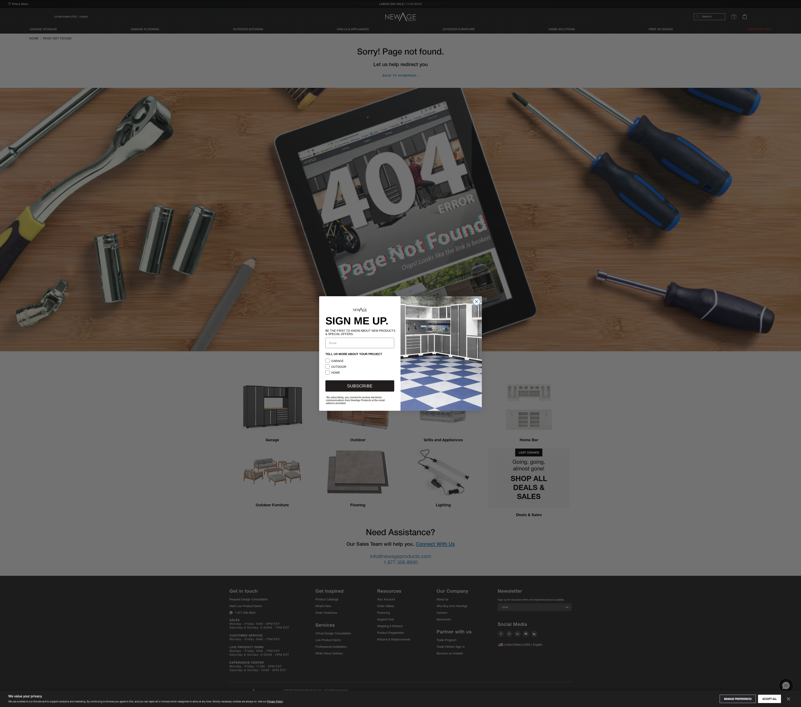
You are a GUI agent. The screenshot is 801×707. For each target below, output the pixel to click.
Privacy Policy (275, 701)
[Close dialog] (476, 301)
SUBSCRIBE (360, 386)
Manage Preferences (738, 699)
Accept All (769, 699)
